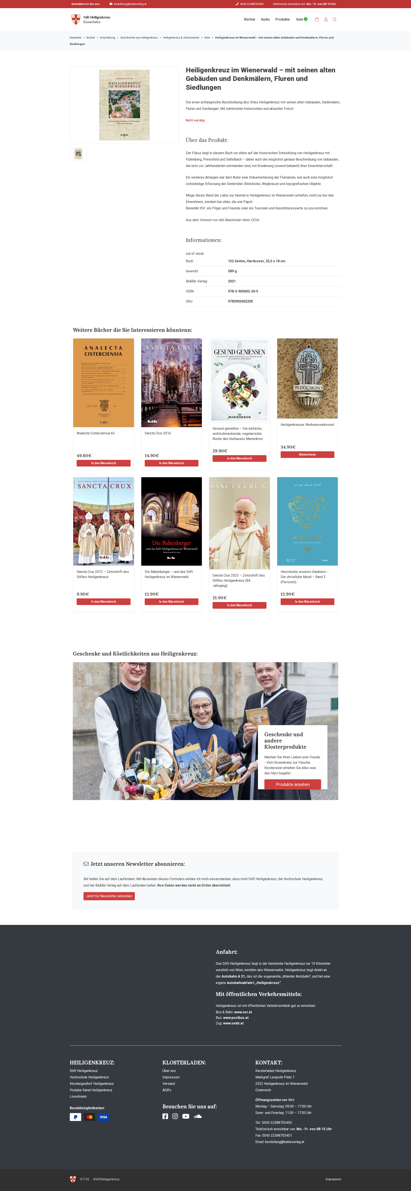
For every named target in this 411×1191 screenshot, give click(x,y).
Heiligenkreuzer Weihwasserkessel (307, 425)
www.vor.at (243, 1012)
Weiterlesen (307, 454)
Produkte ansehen (293, 784)
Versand (168, 1084)
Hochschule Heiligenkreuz (89, 1077)
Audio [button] (265, 19)
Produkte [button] (282, 19)
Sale (300, 19)
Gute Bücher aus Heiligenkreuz (139, 37)
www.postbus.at (236, 1018)
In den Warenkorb (103, 463)
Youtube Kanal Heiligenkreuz (91, 1090)
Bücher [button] (249, 19)
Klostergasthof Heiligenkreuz (92, 1084)
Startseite (75, 37)
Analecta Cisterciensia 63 (96, 433)
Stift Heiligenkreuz (84, 1071)
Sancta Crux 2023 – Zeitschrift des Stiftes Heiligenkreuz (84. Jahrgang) (239, 580)
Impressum (171, 1077)
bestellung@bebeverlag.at (130, 4)
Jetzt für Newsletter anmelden (109, 896)
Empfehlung (107, 37)
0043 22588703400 (251, 4)
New (207, 37)
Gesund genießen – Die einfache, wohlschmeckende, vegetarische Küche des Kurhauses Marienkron (238, 433)
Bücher (90, 37)
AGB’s (166, 1090)
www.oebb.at (233, 1023)
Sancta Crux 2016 (158, 433)
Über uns (169, 1071)
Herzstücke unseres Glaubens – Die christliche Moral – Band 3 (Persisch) (305, 577)
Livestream (78, 1096)
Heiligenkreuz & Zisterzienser (181, 37)
